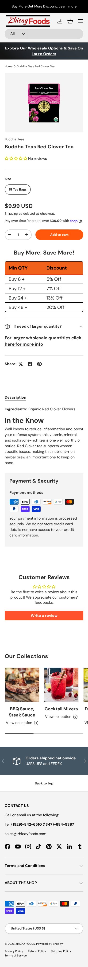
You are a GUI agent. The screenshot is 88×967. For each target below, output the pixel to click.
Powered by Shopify (49, 944)
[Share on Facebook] (30, 364)
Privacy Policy (14, 951)
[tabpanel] (44, 436)
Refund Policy (37, 951)
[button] (70, 21)
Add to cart (59, 234)
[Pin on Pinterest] (39, 364)
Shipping (11, 213)
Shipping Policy (61, 951)
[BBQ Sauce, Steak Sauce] (22, 685)
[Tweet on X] (20, 364)
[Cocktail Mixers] (61, 685)
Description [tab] (15, 397)
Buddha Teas (14, 139)
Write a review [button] (44, 615)
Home (8, 66)
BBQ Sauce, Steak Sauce (22, 712)
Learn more (68, 6)
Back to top (44, 783)
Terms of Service (16, 955)
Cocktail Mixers (61, 709)
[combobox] (44, 34)
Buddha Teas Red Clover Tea (36, 66)
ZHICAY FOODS (25, 944)
